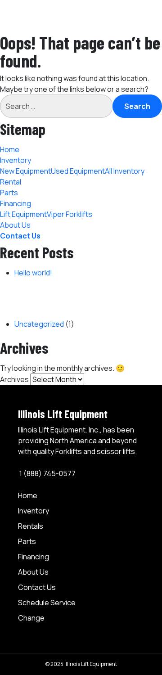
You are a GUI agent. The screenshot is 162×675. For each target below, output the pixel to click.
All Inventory (124, 171)
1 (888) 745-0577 (47, 473)
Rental (10, 182)
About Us (15, 225)
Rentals (30, 526)
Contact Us (20, 236)
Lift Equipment (23, 214)
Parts (9, 193)
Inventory (15, 160)
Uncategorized (39, 324)
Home (9, 149)
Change (31, 618)
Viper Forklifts (69, 214)
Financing (33, 557)
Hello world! (33, 273)
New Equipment (25, 171)
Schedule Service (47, 603)
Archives (14, 379)
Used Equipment (78, 171)
